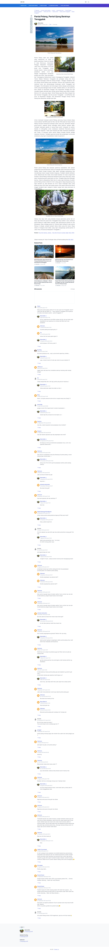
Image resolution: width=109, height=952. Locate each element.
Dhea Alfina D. (43, 701)
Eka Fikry (39, 350)
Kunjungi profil (29, 931)
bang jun (39, 421)
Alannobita (42, 315)
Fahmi (38, 306)
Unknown (42, 326)
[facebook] (31, 19)
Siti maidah (40, 865)
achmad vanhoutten (45, 484)
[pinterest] (31, 29)
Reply (39, 346)
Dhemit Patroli (40, 875)
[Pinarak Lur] (22, 2)
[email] (31, 32)
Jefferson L (40, 366)
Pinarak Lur (56, 949)
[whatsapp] (31, 24)
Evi (38, 378)
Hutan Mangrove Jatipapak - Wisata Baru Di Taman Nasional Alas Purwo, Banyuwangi (43, 282)
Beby (38, 395)
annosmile (39, 404)
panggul (39, 730)
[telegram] (31, 27)
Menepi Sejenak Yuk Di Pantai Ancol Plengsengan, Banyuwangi (64, 260)
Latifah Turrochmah (42, 849)
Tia (41, 332)
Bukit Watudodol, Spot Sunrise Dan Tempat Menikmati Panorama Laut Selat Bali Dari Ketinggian (42, 261)
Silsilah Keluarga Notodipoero (44, 511)
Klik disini (71, 239)
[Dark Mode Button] (85, 2)
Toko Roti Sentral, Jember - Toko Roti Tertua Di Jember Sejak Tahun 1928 (56, 232)
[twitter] (31, 21)
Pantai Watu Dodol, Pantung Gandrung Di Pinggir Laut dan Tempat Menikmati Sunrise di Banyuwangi (64, 282)
